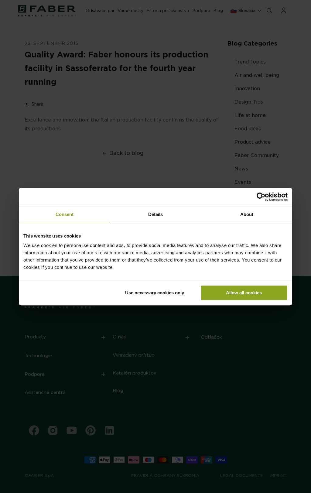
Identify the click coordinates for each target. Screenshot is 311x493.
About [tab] (246, 214)
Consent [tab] (64, 214)
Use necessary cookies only (154, 292)
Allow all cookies (244, 292)
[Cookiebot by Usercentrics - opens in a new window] (261, 196)
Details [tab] (155, 214)
